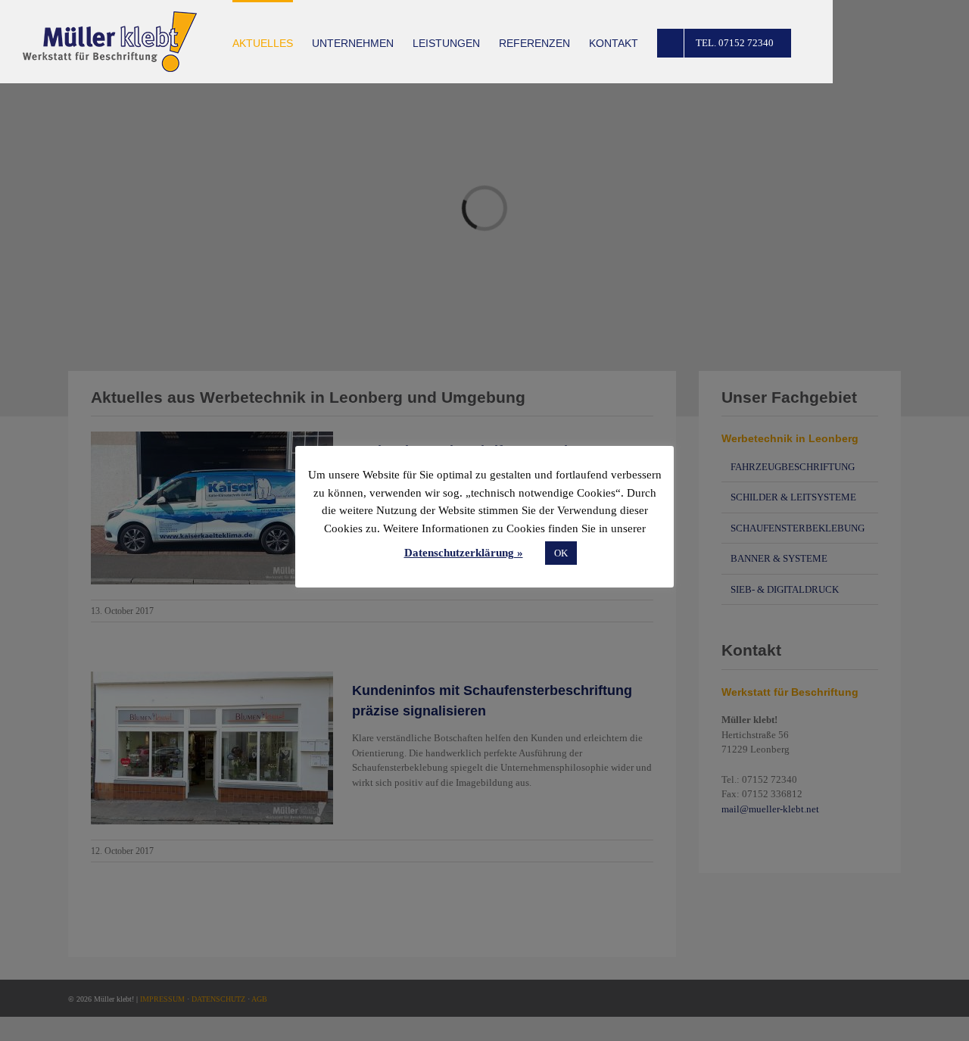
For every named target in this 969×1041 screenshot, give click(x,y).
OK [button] (561, 553)
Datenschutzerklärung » (463, 553)
